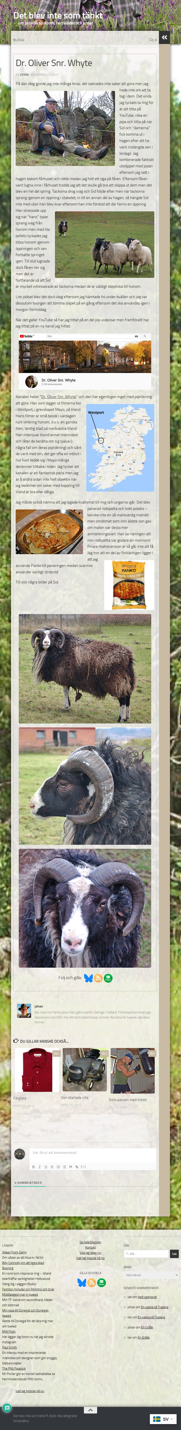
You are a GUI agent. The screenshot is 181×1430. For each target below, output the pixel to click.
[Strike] (52, 1167)
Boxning (7, 1268)
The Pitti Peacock (14, 1369)
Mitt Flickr (9, 1332)
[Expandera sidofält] (164, 37)
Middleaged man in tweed (20, 1295)
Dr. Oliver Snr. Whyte (58, 396)
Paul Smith (9, 1347)
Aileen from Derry (14, 1252)
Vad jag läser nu (90, 1253)
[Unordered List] (64, 1167)
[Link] (77, 1167)
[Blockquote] (71, 1167)
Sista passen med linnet (128, 1100)
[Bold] (33, 1167)
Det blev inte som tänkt (58, 15)
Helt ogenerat (147, 1297)
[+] (83, 1166)
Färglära (19, 1098)
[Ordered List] (58, 1167)
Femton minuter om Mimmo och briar (28, 1289)
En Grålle (147, 1327)
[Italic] (40, 1167)
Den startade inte (75, 1097)
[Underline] (46, 1167)
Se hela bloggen (90, 1242)
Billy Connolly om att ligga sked (23, 1263)
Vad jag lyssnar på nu (29, 1391)
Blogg (18, 40)
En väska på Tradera (154, 1307)
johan (24, 75)
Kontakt (90, 1247)
